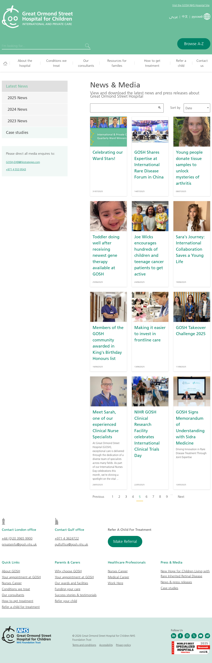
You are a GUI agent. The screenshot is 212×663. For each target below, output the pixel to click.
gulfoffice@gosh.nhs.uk (71, 544)
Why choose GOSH (68, 571)
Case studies (17, 132)
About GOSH (11, 571)
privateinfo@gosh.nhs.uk (19, 544)
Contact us (202, 63)
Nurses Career (12, 583)
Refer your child (66, 601)
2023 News (17, 120)
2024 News (17, 109)
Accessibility (106, 645)
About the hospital (25, 63)
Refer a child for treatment (21, 607)
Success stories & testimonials (76, 595)
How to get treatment (152, 63)
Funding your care (67, 589)
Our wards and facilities (71, 583)
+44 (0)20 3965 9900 (17, 538)
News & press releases (176, 582)
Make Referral (125, 541)
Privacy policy (123, 645)
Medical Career (118, 577)
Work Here (115, 583)
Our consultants (86, 63)
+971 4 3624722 (67, 538)
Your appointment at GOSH (21, 577)
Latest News (17, 86)
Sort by (175, 108)
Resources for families (117, 63)
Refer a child (181, 63)
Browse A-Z (194, 43)
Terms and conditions (84, 645)
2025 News (17, 97)
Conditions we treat (56, 63)
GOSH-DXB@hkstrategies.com (23, 162)
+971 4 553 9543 (16, 169)
